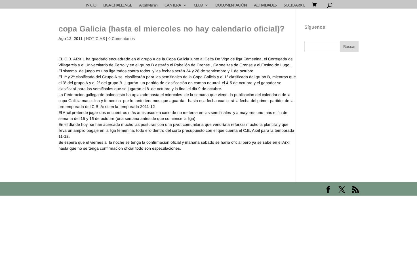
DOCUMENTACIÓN (231, 5)
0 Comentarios (121, 38)
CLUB (198, 5)
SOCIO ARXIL (294, 5)
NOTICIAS (95, 38)
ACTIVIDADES (265, 5)
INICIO (91, 5)
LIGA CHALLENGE (117, 5)
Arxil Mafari (148, 5)
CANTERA (173, 5)
